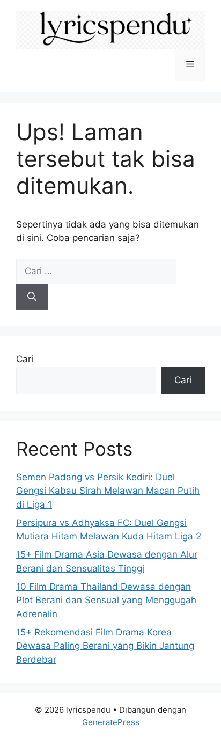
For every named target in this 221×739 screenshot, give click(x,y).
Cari (24, 359)
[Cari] (32, 297)
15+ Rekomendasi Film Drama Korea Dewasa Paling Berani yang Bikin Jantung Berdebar (105, 646)
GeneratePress (110, 722)
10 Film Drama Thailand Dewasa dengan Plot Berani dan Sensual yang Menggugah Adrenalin (106, 600)
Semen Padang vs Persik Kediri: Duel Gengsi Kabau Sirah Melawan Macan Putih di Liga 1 (108, 491)
